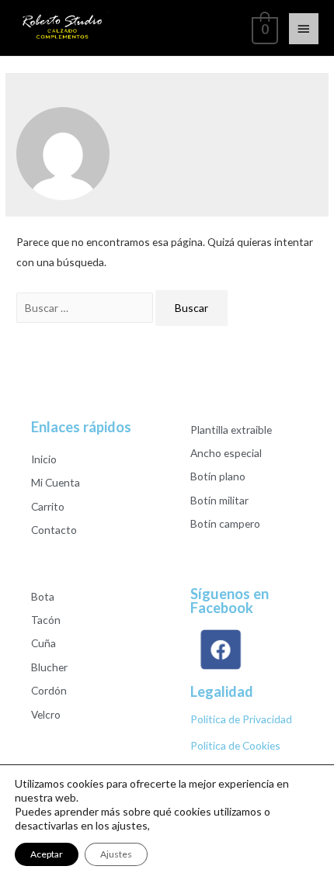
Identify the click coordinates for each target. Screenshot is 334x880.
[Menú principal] (303, 28)
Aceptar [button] (46, 854)
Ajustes (116, 854)
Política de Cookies (235, 745)
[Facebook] (220, 649)
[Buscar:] (85, 307)
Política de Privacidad (241, 719)
